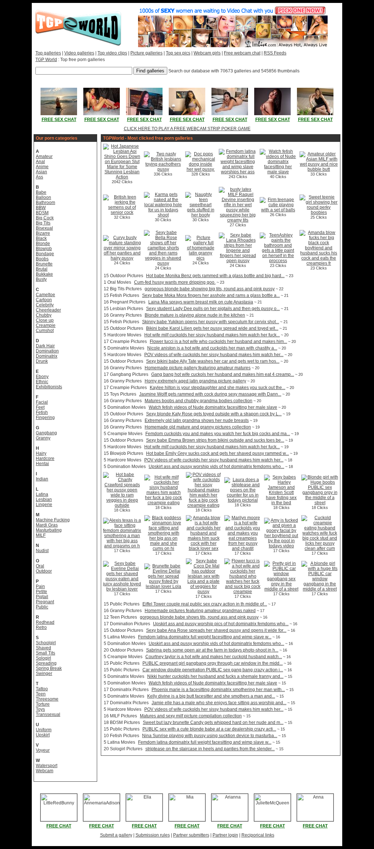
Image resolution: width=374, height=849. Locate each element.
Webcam (44, 770)
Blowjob (44, 248)
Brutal (41, 269)
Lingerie (44, 504)
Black (41, 238)
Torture (43, 704)
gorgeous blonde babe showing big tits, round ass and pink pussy (210, 288)
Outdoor (44, 571)
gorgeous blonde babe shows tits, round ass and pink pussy (199, 617)
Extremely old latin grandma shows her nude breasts (197, 420)
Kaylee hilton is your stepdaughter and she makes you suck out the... (217, 387)
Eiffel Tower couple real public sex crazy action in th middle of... (204, 604)
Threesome (47, 699)
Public (42, 607)
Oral (40, 566)
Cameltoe (45, 294)
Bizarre (43, 233)
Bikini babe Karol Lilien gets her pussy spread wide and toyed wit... (212, 328)
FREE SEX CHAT (59, 119)
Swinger (44, 673)
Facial (42, 402)
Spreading (46, 663)
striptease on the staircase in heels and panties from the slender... (210, 748)
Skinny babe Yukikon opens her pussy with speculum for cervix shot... (210, 321)
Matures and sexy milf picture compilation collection (191, 715)
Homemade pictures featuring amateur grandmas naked (200, 610)
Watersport (46, 765)
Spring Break (49, 668)
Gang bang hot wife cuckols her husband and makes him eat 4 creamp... (222, 374)
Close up (45, 320)
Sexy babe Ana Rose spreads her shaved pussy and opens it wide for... (216, 630)
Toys (40, 709)
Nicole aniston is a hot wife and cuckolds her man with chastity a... (212, 348)
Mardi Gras (47, 525)
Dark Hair (45, 345)
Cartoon (44, 299)
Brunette (44, 264)
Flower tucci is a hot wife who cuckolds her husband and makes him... (218, 341)
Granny (43, 438)
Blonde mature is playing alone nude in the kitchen (195, 315)
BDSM (42, 212)
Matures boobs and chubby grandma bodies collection (198, 400)
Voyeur (43, 750)
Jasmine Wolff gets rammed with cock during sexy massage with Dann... (210, 394)
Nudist (42, 550)
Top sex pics (178, 53)
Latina (42, 494)
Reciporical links (257, 835)
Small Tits (45, 653)
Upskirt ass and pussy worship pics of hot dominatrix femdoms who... (221, 623)
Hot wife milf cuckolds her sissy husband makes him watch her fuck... (212, 334)
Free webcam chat (242, 53)
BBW (41, 207)
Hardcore (45, 458)
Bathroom (45, 202)
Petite (41, 591)
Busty (41, 279)
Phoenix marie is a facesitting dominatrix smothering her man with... (218, 689)
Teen (41, 694)
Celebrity (45, 304)
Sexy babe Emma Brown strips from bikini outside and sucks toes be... (215, 440)
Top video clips (112, 53)
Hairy (41, 453)
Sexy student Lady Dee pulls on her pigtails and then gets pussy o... (213, 308)
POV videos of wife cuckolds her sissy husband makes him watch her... (213, 354)
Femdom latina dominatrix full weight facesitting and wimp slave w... (204, 636)
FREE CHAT (58, 826)
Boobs (42, 258)
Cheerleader (48, 310)
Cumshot (45, 330)
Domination (47, 351)
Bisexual (44, 228)
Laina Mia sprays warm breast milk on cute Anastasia (200, 302)
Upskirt (43, 734)
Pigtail (42, 596)
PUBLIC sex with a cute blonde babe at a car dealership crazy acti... (209, 729)
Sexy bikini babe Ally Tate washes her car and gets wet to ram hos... (212, 361)
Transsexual (48, 714)
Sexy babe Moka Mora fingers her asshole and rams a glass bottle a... (211, 295)
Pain (40, 586)
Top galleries (48, 53)
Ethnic (42, 381)
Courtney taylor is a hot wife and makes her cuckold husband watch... (213, 656)
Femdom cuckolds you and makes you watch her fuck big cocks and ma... (217, 433)
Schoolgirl (46, 642)
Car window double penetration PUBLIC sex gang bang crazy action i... (212, 669)
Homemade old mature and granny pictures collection (198, 427)
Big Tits (43, 223)
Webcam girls (207, 53)
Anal (40, 161)
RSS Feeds (275, 53)
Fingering (45, 417)
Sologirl (43, 658)
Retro (41, 627)
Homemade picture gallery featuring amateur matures (198, 367)
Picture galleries (146, 53)
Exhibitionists (49, 386)
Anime (42, 166)
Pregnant (45, 601)
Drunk (42, 361)
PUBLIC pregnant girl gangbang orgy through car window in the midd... (212, 663)
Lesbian (44, 499)
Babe (41, 192)
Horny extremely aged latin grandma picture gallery (195, 381)
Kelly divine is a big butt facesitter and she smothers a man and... (211, 696)
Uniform (43, 729)
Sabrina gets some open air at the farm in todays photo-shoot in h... (212, 650)
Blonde (43, 243)
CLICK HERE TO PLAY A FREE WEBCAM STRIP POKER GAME (187, 128)
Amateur (44, 156)
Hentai (42, 463)
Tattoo (42, 688)
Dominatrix (46, 356)
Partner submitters (191, 835)
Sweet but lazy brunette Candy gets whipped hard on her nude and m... (213, 722)
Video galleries (79, 53)
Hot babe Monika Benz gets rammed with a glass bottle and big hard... (215, 275)
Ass (39, 177)
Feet (40, 407)
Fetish (42, 412)
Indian (42, 479)
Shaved (43, 647)
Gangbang (46, 432)
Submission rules (153, 835)
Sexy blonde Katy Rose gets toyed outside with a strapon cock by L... (214, 413)
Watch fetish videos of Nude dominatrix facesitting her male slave (213, 407)
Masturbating (49, 530)
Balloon (43, 197)
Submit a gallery (116, 835)
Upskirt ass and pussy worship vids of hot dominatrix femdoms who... (216, 466)
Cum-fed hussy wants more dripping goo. (174, 282)
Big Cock (45, 217)
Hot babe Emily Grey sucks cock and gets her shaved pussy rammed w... (217, 453)
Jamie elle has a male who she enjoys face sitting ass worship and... (219, 702)
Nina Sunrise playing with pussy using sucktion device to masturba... (209, 735)
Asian (41, 171)
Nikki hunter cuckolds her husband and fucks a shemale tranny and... (215, 676)
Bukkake (44, 274)
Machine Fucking (53, 519)
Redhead (45, 622)
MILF (41, 535)
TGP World (46, 59)
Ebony (42, 376)
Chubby (43, 315)
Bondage (45, 253)
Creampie (46, 325)
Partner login (225, 835)
